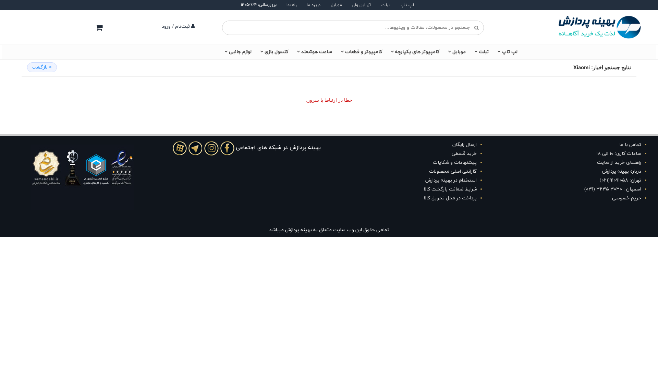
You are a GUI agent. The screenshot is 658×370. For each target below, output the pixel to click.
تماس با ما (630, 144)
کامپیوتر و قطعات (363, 52)
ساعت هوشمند (316, 52)
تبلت (385, 5)
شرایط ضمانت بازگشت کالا (450, 189)
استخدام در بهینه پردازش (451, 180)
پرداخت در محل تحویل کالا (450, 198)
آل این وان (361, 5)
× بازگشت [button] (42, 67)
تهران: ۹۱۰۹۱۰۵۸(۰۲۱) (620, 180)
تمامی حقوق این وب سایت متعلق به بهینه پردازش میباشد (329, 230)
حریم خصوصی (626, 198)
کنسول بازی (276, 52)
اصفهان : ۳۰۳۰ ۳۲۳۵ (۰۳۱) (612, 189)
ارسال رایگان (464, 144)
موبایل (336, 5)
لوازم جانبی (240, 52)
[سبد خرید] (99, 27)
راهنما (291, 5)
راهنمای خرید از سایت (619, 162)
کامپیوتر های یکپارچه (417, 52)
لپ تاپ (407, 5)
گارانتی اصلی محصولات (453, 171)
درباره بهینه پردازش (621, 171)
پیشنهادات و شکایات (455, 162)
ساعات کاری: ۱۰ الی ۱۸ (618, 153)
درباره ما (313, 5)
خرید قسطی (464, 153)
